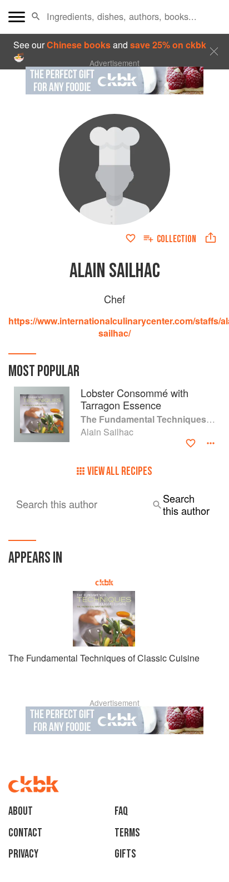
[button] (36, 16)
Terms (127, 833)
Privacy (23, 854)
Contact (25, 833)
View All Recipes (119, 471)
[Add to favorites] (131, 238)
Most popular (43, 371)
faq (121, 811)
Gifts (125, 854)
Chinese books (79, 44)
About (20, 811)
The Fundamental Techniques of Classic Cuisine (104, 658)
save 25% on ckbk (168, 44)
